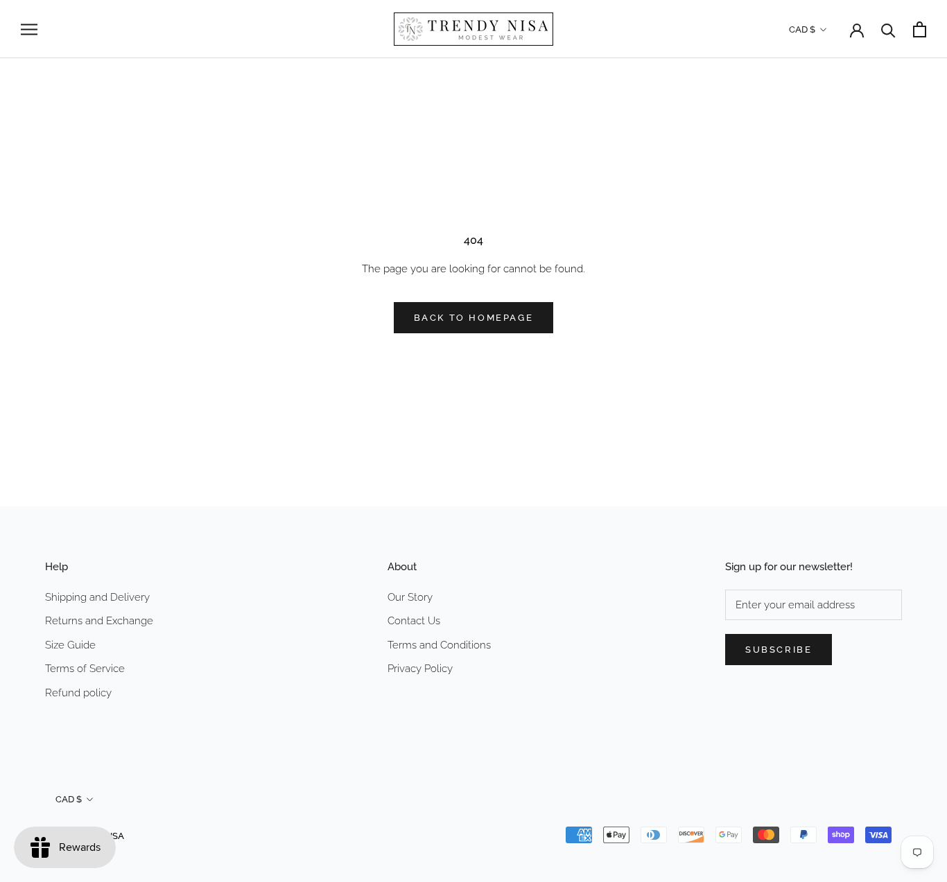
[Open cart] (919, 29)
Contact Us (414, 621)
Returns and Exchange (99, 621)
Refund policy (78, 693)
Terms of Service (85, 668)
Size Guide (70, 645)
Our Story (410, 597)
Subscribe (778, 649)
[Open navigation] (29, 29)
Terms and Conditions (439, 645)
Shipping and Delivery (97, 597)
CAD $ (802, 29)
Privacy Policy (420, 668)
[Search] (888, 29)
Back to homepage (474, 317)
